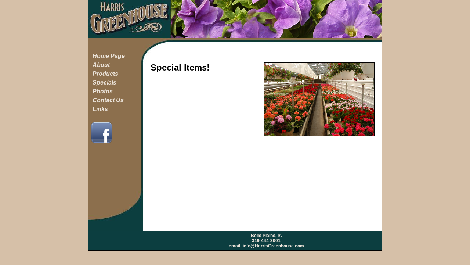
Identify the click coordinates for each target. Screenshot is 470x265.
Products (105, 74)
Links (100, 109)
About (101, 65)
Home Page (109, 56)
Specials (104, 82)
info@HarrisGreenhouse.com (273, 245)
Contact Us (108, 100)
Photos (103, 91)
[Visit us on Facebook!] (101, 143)
